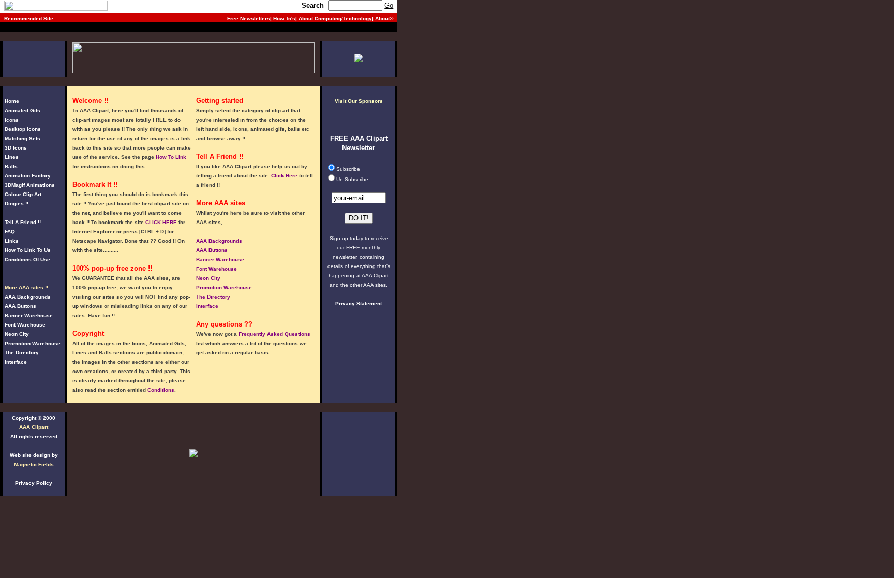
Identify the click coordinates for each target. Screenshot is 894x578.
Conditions (160, 390)
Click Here (284, 176)
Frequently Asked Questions (274, 334)
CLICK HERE (161, 222)
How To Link (171, 157)
